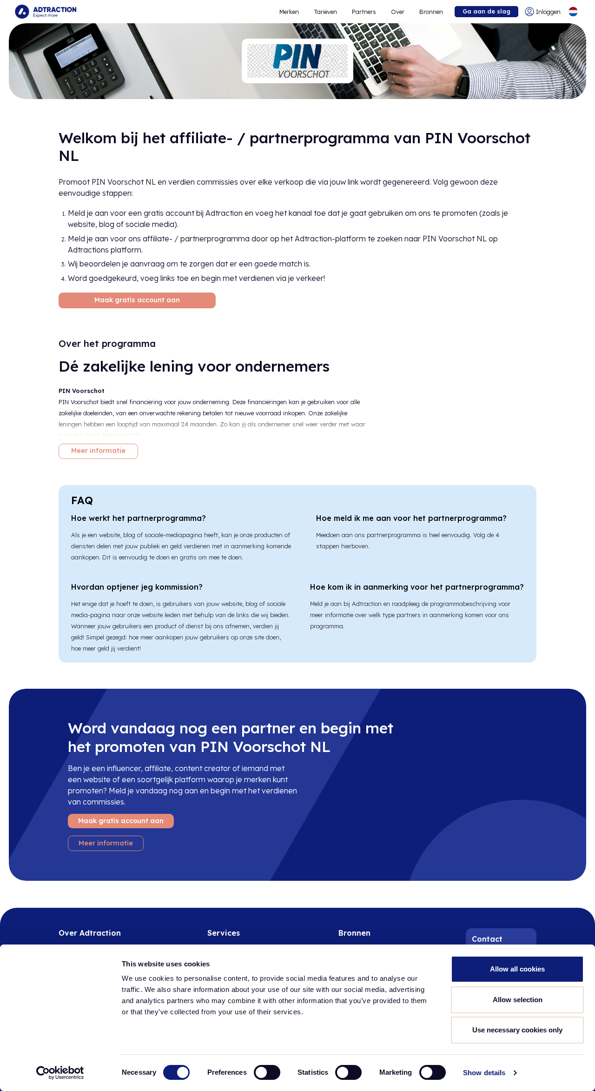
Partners (364, 11)
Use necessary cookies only (517, 1030)
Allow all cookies (517, 969)
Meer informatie (98, 450)
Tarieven (325, 11)
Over (397, 11)
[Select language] (573, 12)
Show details (484, 1073)
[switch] (267, 1072)
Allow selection (517, 1000)
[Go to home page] (45, 12)
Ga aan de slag (486, 11)
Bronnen (431, 11)
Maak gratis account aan (137, 300)
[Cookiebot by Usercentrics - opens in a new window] (60, 1073)
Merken (289, 11)
